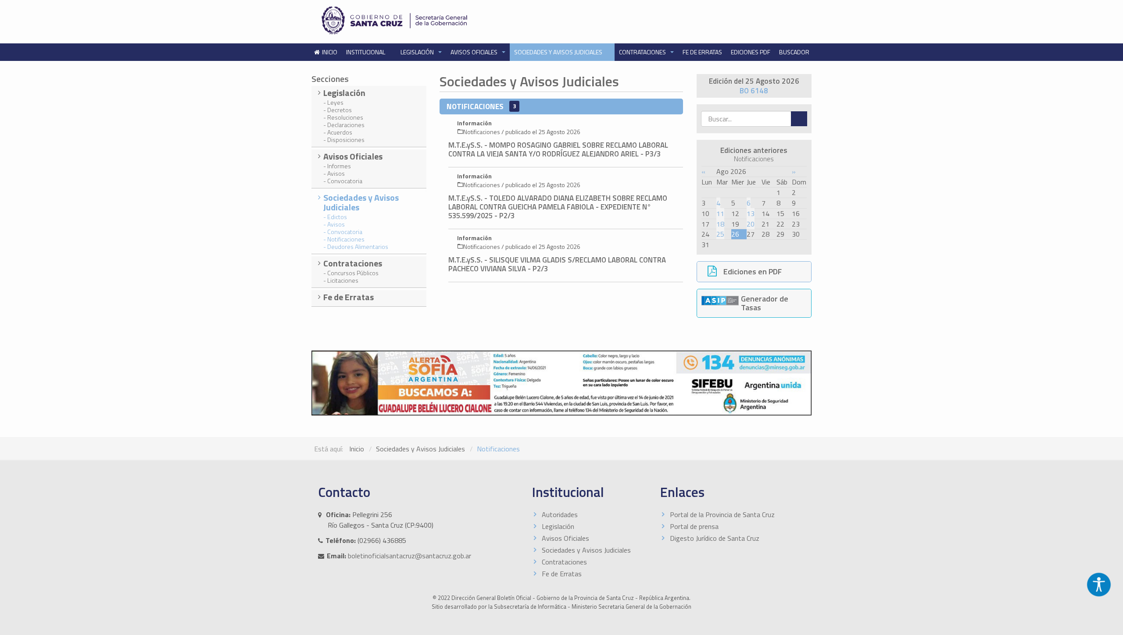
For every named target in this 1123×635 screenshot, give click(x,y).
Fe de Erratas (702, 52)
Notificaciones (481, 131)
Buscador (794, 52)
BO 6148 (754, 90)
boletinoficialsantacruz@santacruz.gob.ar (409, 555)
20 (751, 224)
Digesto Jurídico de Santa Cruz (714, 538)
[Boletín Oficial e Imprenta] (436, 20)
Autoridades (560, 514)
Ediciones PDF (750, 52)
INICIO (329, 52)
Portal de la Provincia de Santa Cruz (722, 514)
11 (720, 213)
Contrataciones (643, 52)
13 (751, 213)
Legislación (418, 52)
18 (720, 224)
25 (720, 234)
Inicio (356, 448)
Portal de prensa (694, 526)
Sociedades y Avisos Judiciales (559, 52)
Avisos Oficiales (475, 52)
